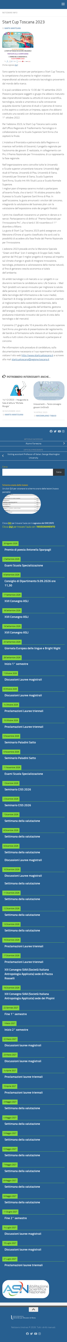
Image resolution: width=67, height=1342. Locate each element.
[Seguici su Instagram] (63, 431)
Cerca (58, 472)
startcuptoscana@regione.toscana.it (30, 359)
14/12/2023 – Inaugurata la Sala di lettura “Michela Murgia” (15, 403)
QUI (16, 65)
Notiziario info (9, 12)
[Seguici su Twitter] (55, 431)
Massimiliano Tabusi (46, 416)
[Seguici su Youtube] (59, 431)
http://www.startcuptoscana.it (37, 355)
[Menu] (63, 4)
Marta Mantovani (13, 28)
